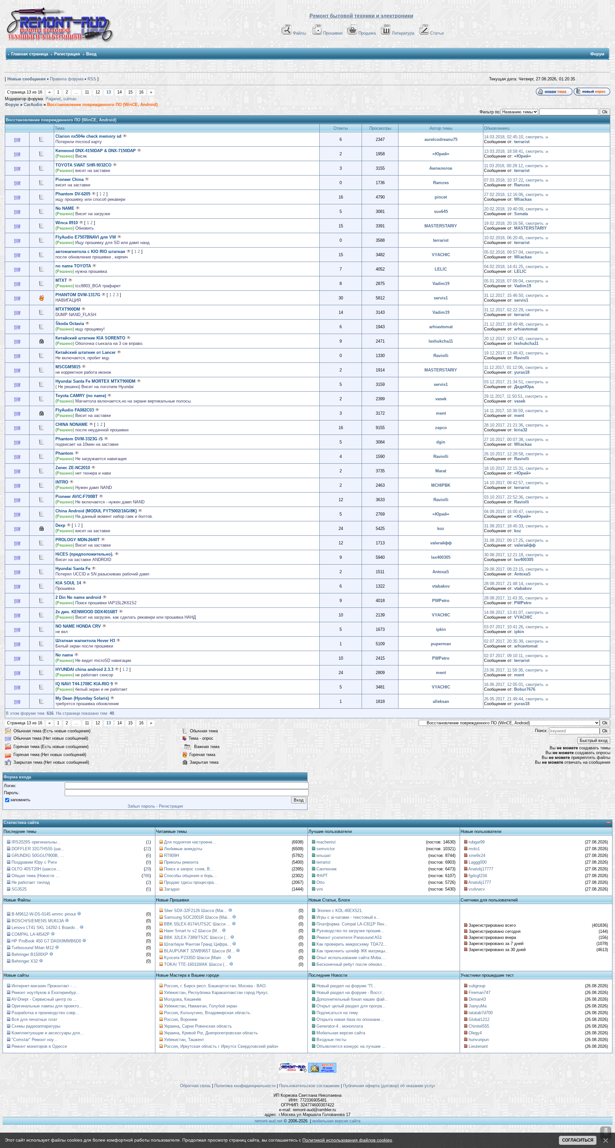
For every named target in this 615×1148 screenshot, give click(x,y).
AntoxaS (440, 571)
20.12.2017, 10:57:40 (503, 338)
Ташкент (196, 1039)
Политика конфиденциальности (244, 1085)
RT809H (171, 855)
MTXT (61, 280)
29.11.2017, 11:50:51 (503, 396)
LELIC (441, 269)
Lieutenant (478, 1046)
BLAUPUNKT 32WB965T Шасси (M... (199, 951)
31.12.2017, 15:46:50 (503, 295)
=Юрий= (440, 153)
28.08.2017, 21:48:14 (503, 583)
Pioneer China (69, 179)
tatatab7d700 (481, 1012)
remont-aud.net (269, 1121)
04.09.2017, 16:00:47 (503, 511)
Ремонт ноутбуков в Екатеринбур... (46, 992)
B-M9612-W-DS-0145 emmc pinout (44, 914)
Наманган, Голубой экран (212, 1006)
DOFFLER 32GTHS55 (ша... (38, 848)
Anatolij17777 (480, 869)
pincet (441, 197)
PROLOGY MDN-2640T (77, 539)
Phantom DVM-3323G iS (79, 438)
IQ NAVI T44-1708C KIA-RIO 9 (84, 683)
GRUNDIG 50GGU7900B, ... (38, 855)
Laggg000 (478, 862)
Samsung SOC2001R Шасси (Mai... (197, 917)
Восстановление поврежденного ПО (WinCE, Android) (102, 104)
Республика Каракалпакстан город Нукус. (228, 992)
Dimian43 (477, 999)
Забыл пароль (141, 806)
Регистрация (67, 54)
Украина (171, 1026)
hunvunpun (479, 1039)
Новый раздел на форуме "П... (346, 985)
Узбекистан (174, 992)
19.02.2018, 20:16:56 (503, 223)
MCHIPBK (440, 485)
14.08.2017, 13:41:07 (503, 612)
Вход (91, 54)
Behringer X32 (25, 961)
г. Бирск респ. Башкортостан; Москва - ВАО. (223, 985)
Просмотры (380, 128)
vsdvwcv (477, 889)
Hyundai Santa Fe (72, 568)
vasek (441, 398)
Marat (440, 470)
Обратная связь (195, 1085)
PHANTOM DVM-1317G (77, 294)
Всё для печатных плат (34, 1019)
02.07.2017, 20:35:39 (503, 641)
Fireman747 (479, 992)
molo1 (474, 848)
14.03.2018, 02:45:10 (503, 136)
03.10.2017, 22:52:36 (503, 497)
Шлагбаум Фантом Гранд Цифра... (197, 944)
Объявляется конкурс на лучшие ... (351, 1046)
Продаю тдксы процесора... (190, 882)
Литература (403, 33)
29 (147, 869)
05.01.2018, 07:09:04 (503, 281)
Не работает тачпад (31, 882)
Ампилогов (440, 168)
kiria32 (520, 429)
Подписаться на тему (337, 1012)
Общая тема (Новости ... (35, 875)
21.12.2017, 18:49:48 (503, 324)
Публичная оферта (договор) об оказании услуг (389, 1085)
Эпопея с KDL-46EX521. (339, 910)
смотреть (535, 136)
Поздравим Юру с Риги (34, 862)
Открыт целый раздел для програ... (351, 1006)
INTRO (61, 482)
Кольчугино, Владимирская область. (215, 1012)
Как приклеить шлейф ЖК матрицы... (352, 951)
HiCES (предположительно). (84, 554)
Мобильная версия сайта (340, 1032)
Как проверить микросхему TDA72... (351, 944)
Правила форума (66, 79)
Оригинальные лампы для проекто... (47, 1006)
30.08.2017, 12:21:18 (503, 554)
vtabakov (441, 586)
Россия (171, 985)
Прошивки (332, 33)
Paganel (53, 98)
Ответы (340, 128)
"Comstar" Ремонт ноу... (34, 1039)
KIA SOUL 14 (68, 583)
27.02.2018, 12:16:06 (503, 194)
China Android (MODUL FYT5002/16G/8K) (96, 511)
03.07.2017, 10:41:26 (503, 626)
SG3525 (19, 889)
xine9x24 (477, 855)
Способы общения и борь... (190, 875)
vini (319, 889)
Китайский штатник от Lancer (85, 352)
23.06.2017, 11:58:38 (503, 670)
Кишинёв (192, 999)
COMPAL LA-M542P (31, 934)
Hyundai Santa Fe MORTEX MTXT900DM (95, 381)
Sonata (521, 213)
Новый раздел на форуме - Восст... (350, 992)
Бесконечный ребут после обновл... (351, 964)
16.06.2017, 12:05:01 (503, 684)
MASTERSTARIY (440, 226)
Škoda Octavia (69, 323)
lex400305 (440, 557)
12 (97, 92)
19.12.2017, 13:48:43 (503, 353)
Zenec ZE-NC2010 (72, 467)
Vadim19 (440, 283)
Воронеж (188, 1019)
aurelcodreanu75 (440, 139)
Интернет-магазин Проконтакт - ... (44, 985)
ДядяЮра (524, 386)
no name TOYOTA (73, 266)
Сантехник (326, 869)
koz (440, 528)
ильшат (323, 855)
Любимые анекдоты (183, 848)
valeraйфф (441, 543)
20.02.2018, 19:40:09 (503, 209)
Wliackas (523, 199)
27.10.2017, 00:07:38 (503, 439)
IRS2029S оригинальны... (36, 842)
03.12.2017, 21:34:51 (503, 381)
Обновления (496, 128)
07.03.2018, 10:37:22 (503, 180)
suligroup (477, 985)
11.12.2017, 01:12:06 (503, 367)
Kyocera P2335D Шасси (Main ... (195, 957)
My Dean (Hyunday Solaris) (82, 698)
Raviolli (440, 355)
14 (119, 92)
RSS (91, 79)
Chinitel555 (479, 1026)
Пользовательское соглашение (309, 1085)
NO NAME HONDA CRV (78, 626)
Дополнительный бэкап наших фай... (352, 999)
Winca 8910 (66, 222)
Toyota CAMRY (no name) (80, 395)
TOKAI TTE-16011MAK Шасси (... (196, 964)
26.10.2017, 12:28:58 (503, 454)
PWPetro (440, 600)
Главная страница (29, 54)
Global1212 (479, 1019)
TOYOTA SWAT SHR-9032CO (83, 165)
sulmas (70, 98)
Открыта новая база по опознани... (350, 1019)
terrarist (521, 141)
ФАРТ (322, 875)
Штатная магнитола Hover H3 (85, 640)
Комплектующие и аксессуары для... (48, 1032)
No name (64, 655)
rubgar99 (477, 842)
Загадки (171, 889)
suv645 (441, 211)
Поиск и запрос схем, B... (189, 869)
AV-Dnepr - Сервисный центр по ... (44, 999)
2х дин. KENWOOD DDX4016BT (86, 611)
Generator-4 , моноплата (339, 1026)
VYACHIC (441, 254)
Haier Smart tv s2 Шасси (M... (192, 930)
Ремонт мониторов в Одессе (39, 1046)
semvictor (325, 848)
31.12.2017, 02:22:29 (503, 309)
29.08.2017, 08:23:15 (503, 569)
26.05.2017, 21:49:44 (503, 698)
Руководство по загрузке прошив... (350, 930)
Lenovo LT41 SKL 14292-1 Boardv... (45, 927)
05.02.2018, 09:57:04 (503, 252)
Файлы (299, 33)
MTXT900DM (67, 309)
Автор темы (441, 128)
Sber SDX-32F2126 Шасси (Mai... (195, 910)
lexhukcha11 (441, 341)
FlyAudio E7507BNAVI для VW (85, 237)
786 (146, 875)
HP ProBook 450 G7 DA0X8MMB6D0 (46, 941)
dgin (440, 442)
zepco (441, 427)
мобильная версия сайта (336, 1121)
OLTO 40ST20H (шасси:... (36, 869)
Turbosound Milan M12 (33, 947)
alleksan (441, 701)
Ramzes (441, 182)
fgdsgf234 (478, 875)
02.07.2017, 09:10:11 (503, 655)
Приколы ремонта (181, 862)
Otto (320, 882)
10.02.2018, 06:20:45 (503, 237)
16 (141, 92)
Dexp (60, 525)
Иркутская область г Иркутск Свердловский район (229, 1046)
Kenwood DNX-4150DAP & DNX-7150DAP (95, 150)
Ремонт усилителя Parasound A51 (349, 937)
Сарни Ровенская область (207, 1026)
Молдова (173, 999)
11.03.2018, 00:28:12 (503, 165)
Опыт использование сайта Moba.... (351, 957)
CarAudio (33, 104)
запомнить (20, 799)
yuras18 (521, 372)
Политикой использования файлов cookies (347, 1140)
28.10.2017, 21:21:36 (503, 425)
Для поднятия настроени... (190, 842)
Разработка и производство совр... (45, 1012)
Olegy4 (475, 1032)
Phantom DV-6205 (72, 193)
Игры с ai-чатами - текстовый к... (348, 917)
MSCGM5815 (67, 366)
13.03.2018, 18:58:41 (503, 151)
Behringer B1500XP (30, 954)
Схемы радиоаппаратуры (36, 1026)
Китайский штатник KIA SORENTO (90, 338)
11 (87, 92)
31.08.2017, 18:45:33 (503, 526)
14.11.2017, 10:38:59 (503, 410)
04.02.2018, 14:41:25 (503, 266)
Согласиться (577, 1140)
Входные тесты (331, 1039)
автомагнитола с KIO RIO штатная (90, 251)
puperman (441, 643)
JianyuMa (478, 1006)
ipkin (441, 629)
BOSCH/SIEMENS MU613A (38, 920)
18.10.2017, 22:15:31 (503, 468)
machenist (326, 842)
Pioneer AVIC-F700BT (76, 496)
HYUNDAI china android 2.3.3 (84, 669)
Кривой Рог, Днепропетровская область (220, 1032)
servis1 (441, 298)
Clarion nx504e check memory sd (88, 136)
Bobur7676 (524, 689)
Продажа (367, 33)
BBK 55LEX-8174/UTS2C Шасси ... (197, 924)
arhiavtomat (441, 326)
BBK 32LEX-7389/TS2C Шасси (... (196, 937)
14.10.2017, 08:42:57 (503, 482)
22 (147, 848)
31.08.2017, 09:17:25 (503, 540)
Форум (12, 104)
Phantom (64, 453)
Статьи (437, 33)
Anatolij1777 (479, 882)
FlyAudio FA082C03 (74, 410)
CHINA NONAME (71, 424)
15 (130, 92)
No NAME (64, 208)
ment (441, 413)
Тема (59, 128)
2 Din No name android (78, 597)
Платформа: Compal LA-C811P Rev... (352, 924)
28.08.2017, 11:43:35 (503, 598)
